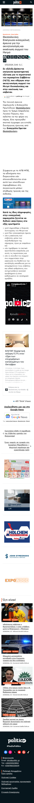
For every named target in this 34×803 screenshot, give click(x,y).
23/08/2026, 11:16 (7, 663)
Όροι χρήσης (7, 774)
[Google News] (4, 60)
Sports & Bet (7, 619)
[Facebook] (4, 57)
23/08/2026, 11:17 (7, 631)
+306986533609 (12, 766)
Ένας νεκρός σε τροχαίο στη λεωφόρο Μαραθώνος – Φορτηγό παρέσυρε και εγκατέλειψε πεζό (17, 446)
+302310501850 (12, 763)
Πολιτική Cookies (8, 778)
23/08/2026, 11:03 (8, 726)
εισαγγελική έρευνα (11, 421)
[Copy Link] (26, 57)
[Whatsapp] (15, 57)
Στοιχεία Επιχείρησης (10, 792)
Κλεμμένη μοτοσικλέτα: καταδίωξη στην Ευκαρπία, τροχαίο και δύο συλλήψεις (14, 658)
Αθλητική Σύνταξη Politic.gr (20, 631)
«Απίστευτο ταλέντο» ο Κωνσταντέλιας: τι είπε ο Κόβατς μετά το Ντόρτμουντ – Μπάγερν (16, 627)
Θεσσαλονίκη (6, 34)
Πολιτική (21, 683)
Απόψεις (5, 714)
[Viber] (19, 57)
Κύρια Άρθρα (14, 34)
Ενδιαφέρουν (7, 683)
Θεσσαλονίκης (23, 108)
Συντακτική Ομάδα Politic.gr (21, 663)
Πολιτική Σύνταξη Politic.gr (20, 694)
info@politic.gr (13, 760)
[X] (8, 57)
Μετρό (28, 421)
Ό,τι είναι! (15, 619)
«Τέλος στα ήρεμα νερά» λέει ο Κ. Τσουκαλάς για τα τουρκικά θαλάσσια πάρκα (17, 690)
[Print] (23, 57)
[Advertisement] (17, 151)
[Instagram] (12, 57)
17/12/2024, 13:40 (11, 65)
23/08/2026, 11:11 (7, 694)
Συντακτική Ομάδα (9, 788)
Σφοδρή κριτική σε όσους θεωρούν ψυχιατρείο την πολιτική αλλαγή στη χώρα (16, 722)
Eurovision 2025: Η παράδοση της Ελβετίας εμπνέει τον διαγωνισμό (17, 433)
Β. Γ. (21, 65)
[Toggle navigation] (3, 2)
